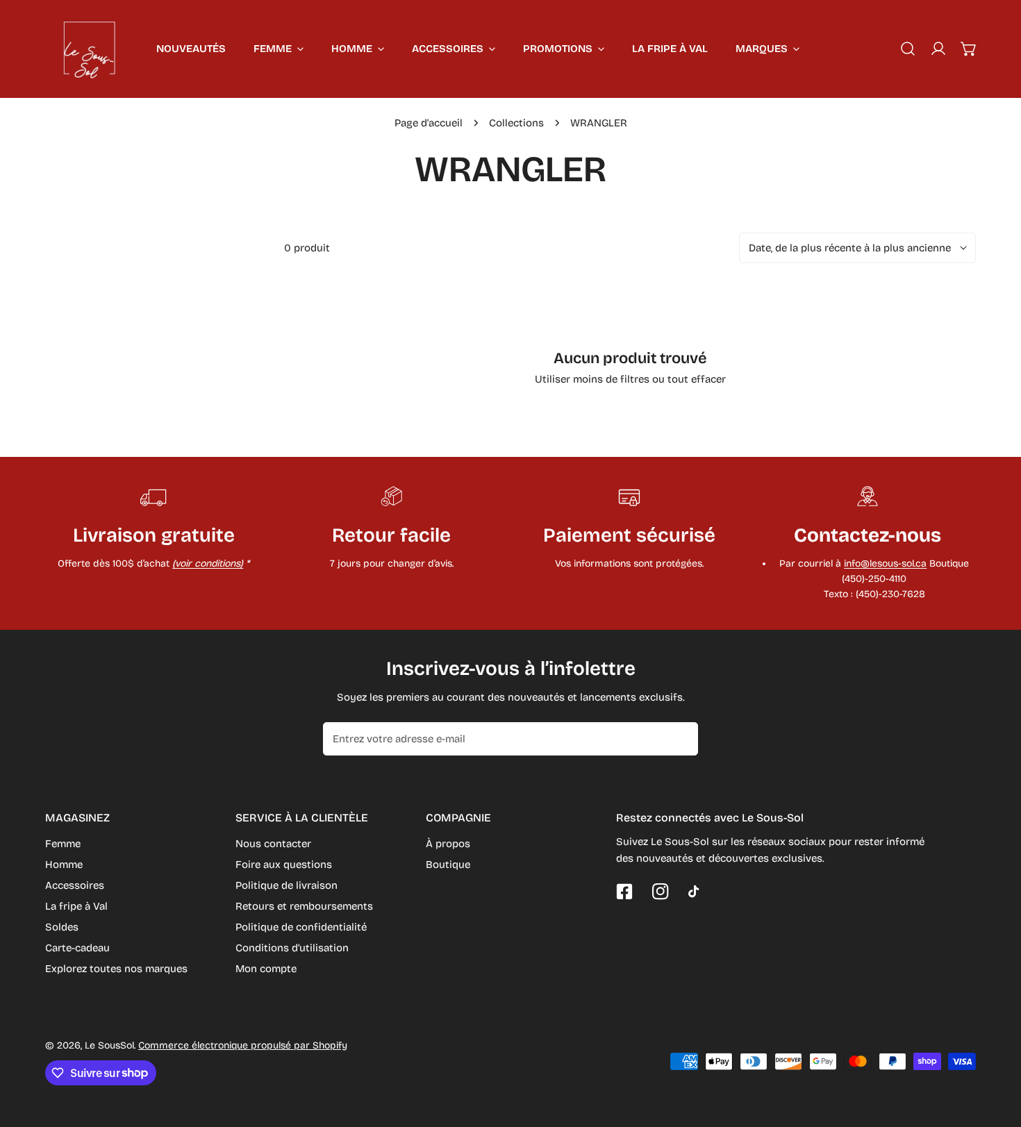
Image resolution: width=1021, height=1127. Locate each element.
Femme (63, 843)
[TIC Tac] (697, 891)
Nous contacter (273, 843)
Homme (64, 864)
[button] (969, 48)
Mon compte (266, 968)
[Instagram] (660, 891)
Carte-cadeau (77, 948)
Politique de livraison (286, 885)
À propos (448, 843)
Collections (516, 123)
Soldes (61, 927)
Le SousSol (109, 1045)
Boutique (448, 864)
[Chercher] (908, 48)
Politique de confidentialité (301, 927)
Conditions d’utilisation (292, 948)
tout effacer (696, 379)
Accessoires (74, 885)
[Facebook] (624, 891)
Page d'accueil (429, 123)
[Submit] (680, 738)
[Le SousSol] (90, 48)
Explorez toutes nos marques (116, 968)
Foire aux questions (283, 864)
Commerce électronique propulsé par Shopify (242, 1045)
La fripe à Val (76, 906)
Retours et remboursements (304, 906)
